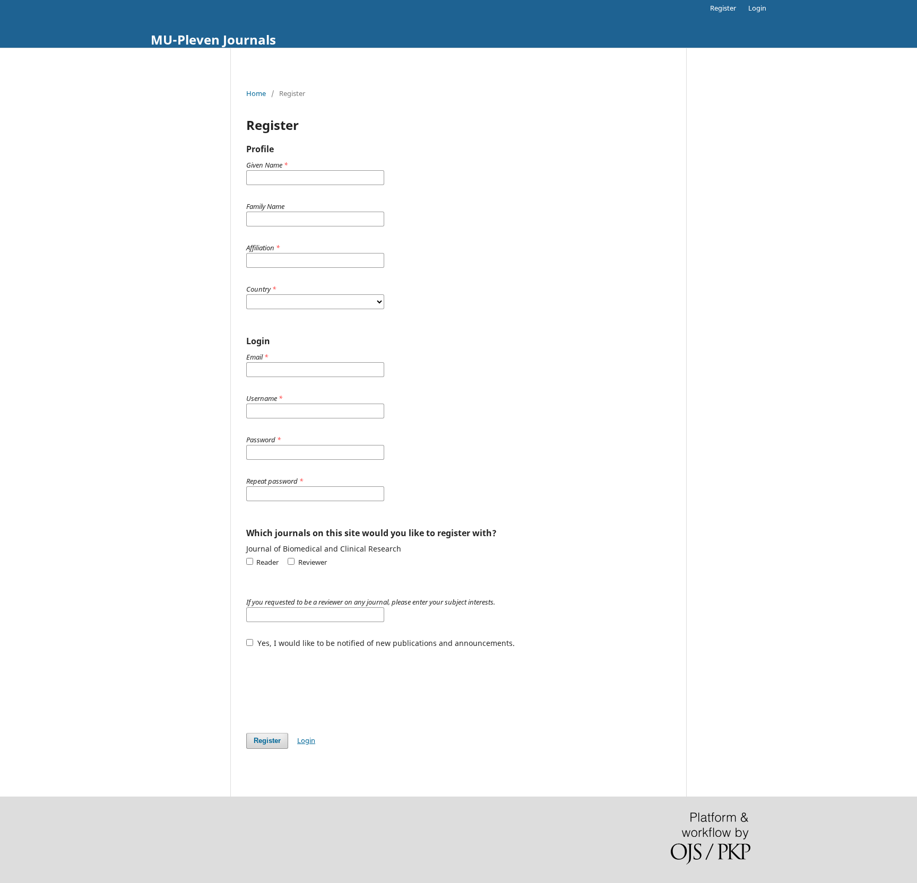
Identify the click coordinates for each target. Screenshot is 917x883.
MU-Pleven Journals (213, 39)
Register (723, 8)
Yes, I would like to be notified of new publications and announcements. (385, 643)
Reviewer (311, 562)
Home (256, 93)
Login (757, 8)
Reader (267, 562)
